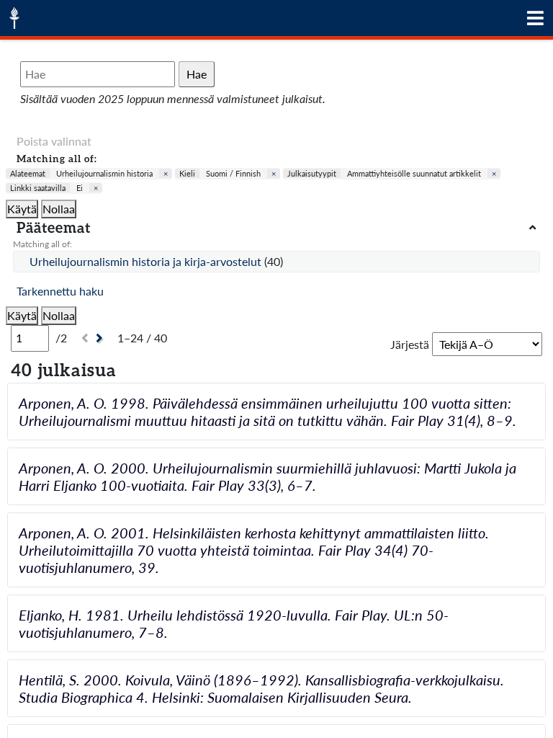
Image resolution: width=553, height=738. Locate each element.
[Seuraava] (101, 338)
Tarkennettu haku (60, 291)
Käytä (22, 208)
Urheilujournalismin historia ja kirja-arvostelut (147, 261)
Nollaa (58, 208)
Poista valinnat (54, 141)
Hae (196, 74)
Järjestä (409, 344)
